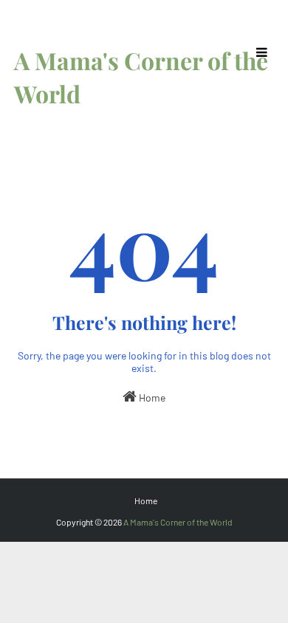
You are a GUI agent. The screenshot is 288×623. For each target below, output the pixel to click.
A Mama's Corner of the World (178, 522)
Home (151, 397)
